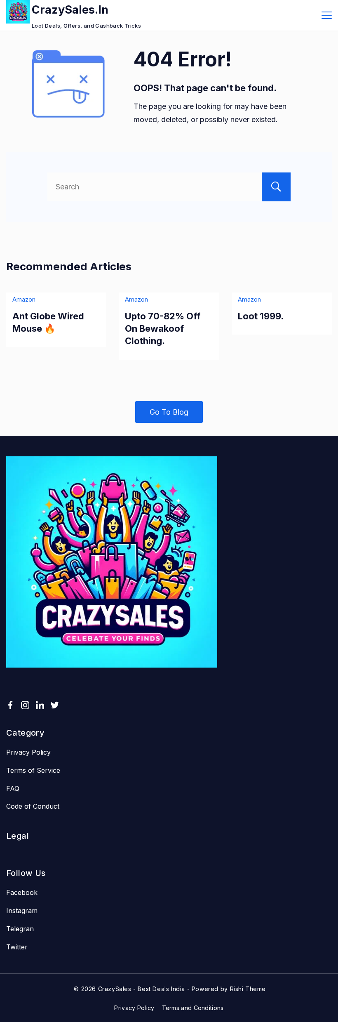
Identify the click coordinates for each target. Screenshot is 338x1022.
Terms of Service (33, 770)
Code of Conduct (32, 806)
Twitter (17, 947)
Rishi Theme (248, 988)
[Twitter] (55, 705)
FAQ (12, 788)
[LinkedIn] (40, 705)
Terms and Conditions (193, 1007)
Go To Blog (169, 412)
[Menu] (327, 15)
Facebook (22, 892)
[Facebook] (10, 705)
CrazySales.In (70, 10)
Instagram (22, 910)
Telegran (20, 929)
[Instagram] (25, 705)
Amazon (23, 299)
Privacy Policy (28, 752)
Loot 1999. (261, 316)
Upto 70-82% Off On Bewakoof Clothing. (162, 329)
